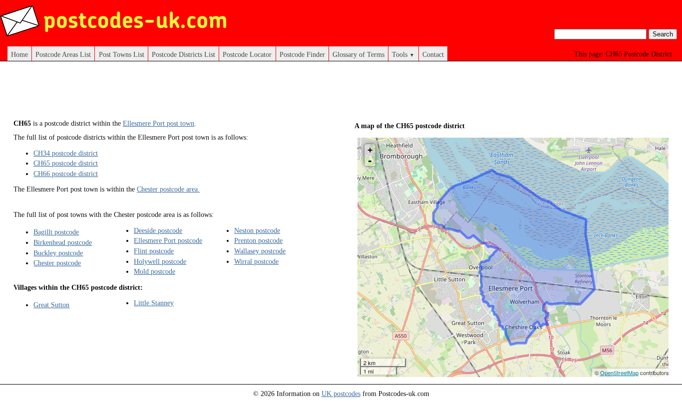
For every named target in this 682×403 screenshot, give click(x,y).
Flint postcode (154, 251)
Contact (433, 54)
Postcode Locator (247, 54)
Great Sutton (51, 305)
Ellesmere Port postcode (168, 240)
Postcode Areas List (63, 54)
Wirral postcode (256, 261)
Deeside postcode (158, 230)
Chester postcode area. (168, 189)
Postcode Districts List (183, 54)
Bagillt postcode (56, 232)
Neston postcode (257, 230)
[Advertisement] (195, 93)
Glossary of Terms (358, 54)
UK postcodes (341, 394)
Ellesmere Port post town (158, 123)
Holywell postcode (160, 261)
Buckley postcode (58, 253)
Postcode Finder (302, 54)
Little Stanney (154, 303)
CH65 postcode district (65, 163)
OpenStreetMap (619, 373)
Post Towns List (121, 54)
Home (19, 54)
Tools (403, 54)
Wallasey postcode (260, 251)
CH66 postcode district (65, 174)
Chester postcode (57, 263)
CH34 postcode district (65, 153)
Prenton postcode (258, 240)
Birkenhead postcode (62, 242)
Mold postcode (154, 271)
